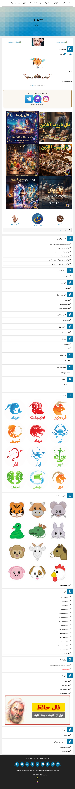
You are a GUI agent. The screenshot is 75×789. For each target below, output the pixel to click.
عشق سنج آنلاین (65, 372)
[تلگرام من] (53, 764)
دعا (33, 85)
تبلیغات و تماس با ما (15, 2)
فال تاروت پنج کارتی (64, 625)
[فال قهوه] (55, 160)
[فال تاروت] (55, 127)
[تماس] (37, 764)
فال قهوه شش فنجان (64, 308)
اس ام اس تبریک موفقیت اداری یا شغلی (60, 244)
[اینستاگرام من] (43, 764)
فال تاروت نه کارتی (65, 633)
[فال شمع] (22, 160)
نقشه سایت (31, 774)
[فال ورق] (22, 193)
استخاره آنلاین (27, 2)
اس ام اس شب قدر (65, 255)
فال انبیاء (67, 288)
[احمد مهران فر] (61, 42)
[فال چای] (55, 193)
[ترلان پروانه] (38, 42)
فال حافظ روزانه (66, 685)
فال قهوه (67, 300)
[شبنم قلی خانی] (14, 42)
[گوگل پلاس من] (27, 764)
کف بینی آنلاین (66, 320)
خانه (69, 2)
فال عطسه (67, 735)
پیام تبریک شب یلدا (65, 693)
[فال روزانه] (22, 127)
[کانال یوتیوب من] (22, 764)
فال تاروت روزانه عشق (64, 645)
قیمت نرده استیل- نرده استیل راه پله (60, 665)
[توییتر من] (32, 764)
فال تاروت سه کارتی (64, 617)
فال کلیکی (67, 360)
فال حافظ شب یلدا (65, 689)
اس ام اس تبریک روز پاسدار (62, 248)
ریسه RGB (67, 384)
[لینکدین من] (17, 764)
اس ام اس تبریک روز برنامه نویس (61, 263)
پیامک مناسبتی (37, 2)
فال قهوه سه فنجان (65, 304)
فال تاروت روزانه (65, 597)
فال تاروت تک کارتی (64, 613)
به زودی (38, 19)
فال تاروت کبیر (66, 601)
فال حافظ (63, 2)
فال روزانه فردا (66, 751)
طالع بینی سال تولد (65, 585)
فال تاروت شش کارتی (64, 629)
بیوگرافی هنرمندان (65, 747)
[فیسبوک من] (48, 764)
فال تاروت (55, 2)
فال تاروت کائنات (65, 609)
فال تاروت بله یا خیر (64, 649)
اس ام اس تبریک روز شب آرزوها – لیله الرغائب (58, 259)
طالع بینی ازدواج (65, 332)
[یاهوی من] (58, 764)
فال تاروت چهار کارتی (64, 621)
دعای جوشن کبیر (65, 344)
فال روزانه (47, 2)
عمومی (62, 229)
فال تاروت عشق (65, 641)
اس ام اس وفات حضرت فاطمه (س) (61, 252)
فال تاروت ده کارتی (65, 637)
